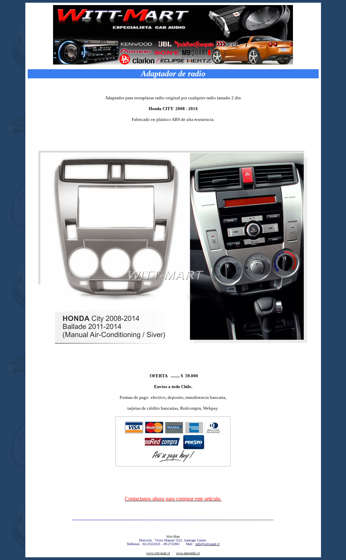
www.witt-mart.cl (158, 553)
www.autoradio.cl (188, 553)
